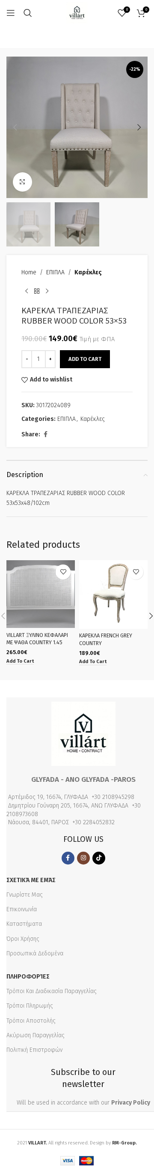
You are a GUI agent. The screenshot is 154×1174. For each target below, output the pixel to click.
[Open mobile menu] (10, 12)
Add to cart (84, 359)
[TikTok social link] (98, 858)
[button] (15, 127)
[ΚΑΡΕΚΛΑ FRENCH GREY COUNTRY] (113, 594)
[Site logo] (77, 12)
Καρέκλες (88, 272)
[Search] (27, 12)
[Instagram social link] (83, 858)
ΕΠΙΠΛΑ (55, 272)
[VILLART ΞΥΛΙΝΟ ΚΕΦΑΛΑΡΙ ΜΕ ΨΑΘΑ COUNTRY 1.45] (40, 594)
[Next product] (47, 291)
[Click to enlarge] (22, 182)
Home (28, 272)
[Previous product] (26, 291)
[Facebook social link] (45, 435)
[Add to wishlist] (63, 571)
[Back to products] (37, 291)
